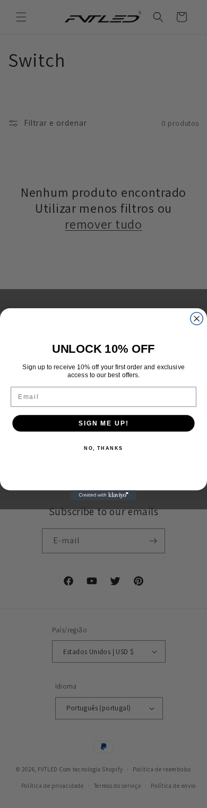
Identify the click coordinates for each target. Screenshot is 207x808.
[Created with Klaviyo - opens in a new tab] (104, 495)
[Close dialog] (197, 318)
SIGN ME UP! (103, 422)
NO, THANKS (103, 448)
